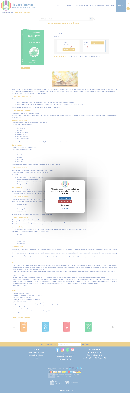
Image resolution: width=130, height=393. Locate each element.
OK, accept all (65, 198)
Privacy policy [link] (65, 208)
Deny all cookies (65, 201)
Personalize (65, 205)
